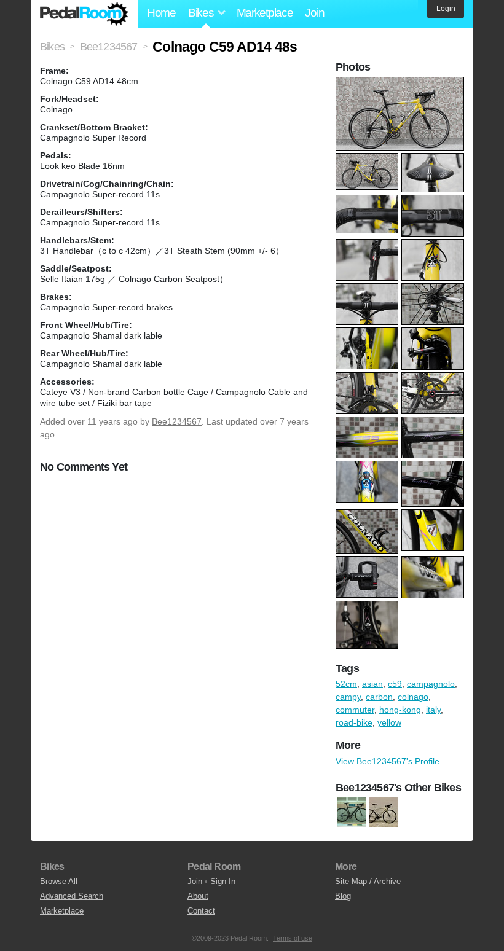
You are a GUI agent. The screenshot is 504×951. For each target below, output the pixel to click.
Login (445, 8)
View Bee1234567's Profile (387, 761)
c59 (395, 684)
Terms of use (292, 938)
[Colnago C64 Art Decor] (384, 812)
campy (348, 697)
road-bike (354, 722)
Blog (343, 896)
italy (433, 709)
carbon (379, 697)
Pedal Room (84, 14)
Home (161, 12)
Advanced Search (71, 896)
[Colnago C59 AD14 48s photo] (401, 83)
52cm (346, 684)
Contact (201, 910)
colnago (413, 697)
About (197, 896)
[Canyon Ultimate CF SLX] (352, 812)
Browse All (58, 881)
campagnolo (431, 684)
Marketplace (265, 12)
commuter (355, 709)
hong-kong (400, 709)
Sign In (222, 881)
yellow (389, 722)
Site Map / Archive (368, 881)
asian (372, 684)
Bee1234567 (177, 421)
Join (314, 12)
